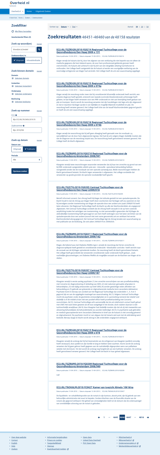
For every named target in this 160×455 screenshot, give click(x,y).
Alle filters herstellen (23, 31)
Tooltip (16, 115)
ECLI (13, 115)
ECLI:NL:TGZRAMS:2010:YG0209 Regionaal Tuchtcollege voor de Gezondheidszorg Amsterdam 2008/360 (91, 365)
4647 (128, 418)
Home (29, 11)
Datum (65, 27)
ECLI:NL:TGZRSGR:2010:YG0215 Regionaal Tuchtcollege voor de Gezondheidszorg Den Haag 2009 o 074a (91, 85)
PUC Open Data (89, 443)
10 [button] (137, 27)
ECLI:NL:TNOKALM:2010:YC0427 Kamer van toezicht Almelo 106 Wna (94, 387)
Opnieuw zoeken (20, 171)
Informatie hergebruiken (57, 437)
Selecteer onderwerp (23, 94)
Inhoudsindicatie (33, 60)
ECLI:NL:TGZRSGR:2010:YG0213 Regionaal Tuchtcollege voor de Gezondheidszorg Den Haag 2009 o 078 (91, 331)
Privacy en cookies (54, 440)
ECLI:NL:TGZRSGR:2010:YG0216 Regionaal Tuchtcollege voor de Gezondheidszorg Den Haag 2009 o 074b (91, 123)
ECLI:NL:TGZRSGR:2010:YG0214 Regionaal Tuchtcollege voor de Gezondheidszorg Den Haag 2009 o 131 (91, 51)
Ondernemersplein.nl (127, 443)
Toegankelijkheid (54, 443)
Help (13, 446)
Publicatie (31, 149)
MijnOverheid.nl (125, 437)
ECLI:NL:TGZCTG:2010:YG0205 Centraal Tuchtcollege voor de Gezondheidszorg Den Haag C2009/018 (89, 188)
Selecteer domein (22, 78)
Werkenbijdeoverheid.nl (128, 446)
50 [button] (147, 27)
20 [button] (142, 27)
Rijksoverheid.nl (125, 440)
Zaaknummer (16, 125)
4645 (115, 418)
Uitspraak (20, 60)
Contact (14, 440)
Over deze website (18, 437)
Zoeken (27, 18)
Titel (74, 27)
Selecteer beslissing (22, 102)
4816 (141, 418)
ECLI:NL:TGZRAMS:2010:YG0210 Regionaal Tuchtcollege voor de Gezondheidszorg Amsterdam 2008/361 (91, 155)
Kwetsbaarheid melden (56, 449)
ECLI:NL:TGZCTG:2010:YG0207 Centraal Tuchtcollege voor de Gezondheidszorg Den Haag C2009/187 (89, 271)
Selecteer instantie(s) (23, 86)
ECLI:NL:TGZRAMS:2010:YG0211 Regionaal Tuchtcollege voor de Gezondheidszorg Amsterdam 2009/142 (91, 235)
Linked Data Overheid (92, 440)
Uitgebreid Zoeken (43, 11)
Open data (87, 437)
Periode (14, 156)
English (14, 443)
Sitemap (50, 446)
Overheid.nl (16, 12)
